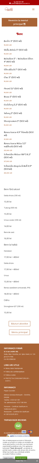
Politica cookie (10, 375)
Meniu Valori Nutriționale (14, 368)
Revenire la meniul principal (18, 22)
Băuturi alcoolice (19, 323)
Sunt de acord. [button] (21, 458)
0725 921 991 (19, 2)
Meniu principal (19, 332)
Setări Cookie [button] (8, 458)
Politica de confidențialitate (14, 372)
